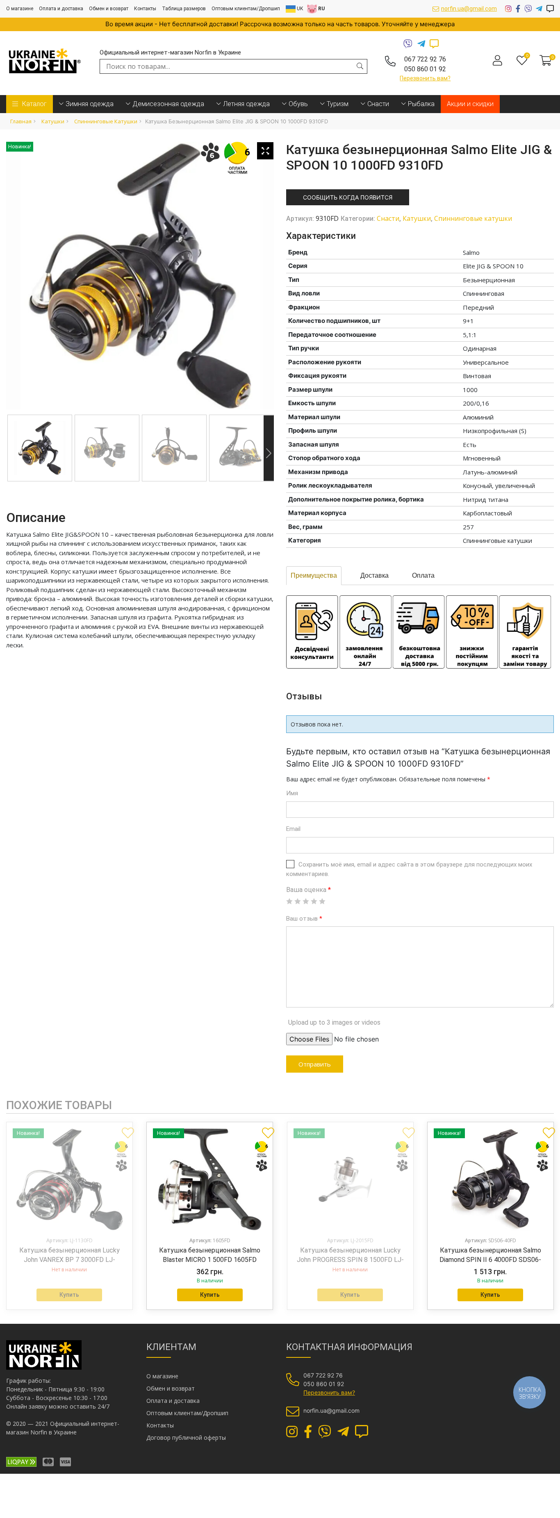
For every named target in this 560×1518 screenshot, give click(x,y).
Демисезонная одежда (168, 104)
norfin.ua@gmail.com (469, 8)
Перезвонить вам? (425, 78)
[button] (124, 1129)
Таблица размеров (184, 8)
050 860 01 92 (425, 69)
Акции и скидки (470, 104)
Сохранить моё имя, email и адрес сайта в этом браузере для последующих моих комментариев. (409, 869)
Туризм (337, 104)
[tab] (313, 575)
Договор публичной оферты (186, 1437)
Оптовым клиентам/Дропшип (246, 8)
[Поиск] (360, 66)
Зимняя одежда (90, 104)
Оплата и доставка (61, 8)
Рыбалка (421, 104)
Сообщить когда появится (347, 197)
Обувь (298, 104)
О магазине (19, 8)
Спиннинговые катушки (105, 121)
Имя (292, 793)
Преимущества (314, 575)
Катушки (52, 121)
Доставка (374, 575)
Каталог (34, 104)
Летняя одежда (246, 104)
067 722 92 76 (425, 59)
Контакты (145, 8)
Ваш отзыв (304, 918)
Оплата (423, 575)
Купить (69, 1294)
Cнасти (378, 104)
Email (293, 829)
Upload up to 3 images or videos (334, 1022)
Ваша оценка (308, 890)
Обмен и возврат (108, 8)
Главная (21, 121)
